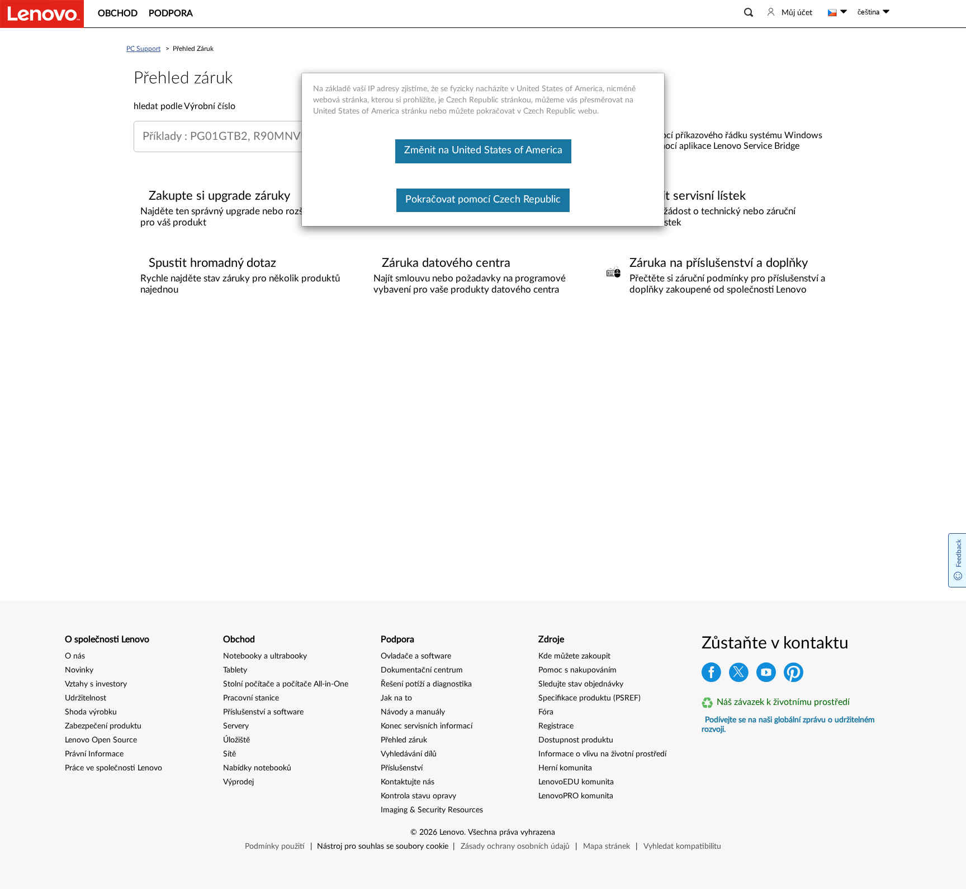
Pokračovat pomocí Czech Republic (483, 200)
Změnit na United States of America (483, 150)
